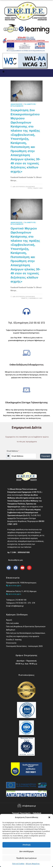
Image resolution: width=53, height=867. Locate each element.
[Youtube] (22, 567)
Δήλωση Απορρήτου (33, 864)
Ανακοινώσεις (16, 104)
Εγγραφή (46, 456)
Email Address (13, 451)
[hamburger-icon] (3, 71)
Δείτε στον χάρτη (15, 585)
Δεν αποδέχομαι (26, 851)
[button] (49, 817)
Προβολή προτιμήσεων (26, 858)
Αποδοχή (26, 845)
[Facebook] (8, 567)
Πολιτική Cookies (18, 864)
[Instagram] (29, 567)
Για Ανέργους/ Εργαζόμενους (23, 105)
